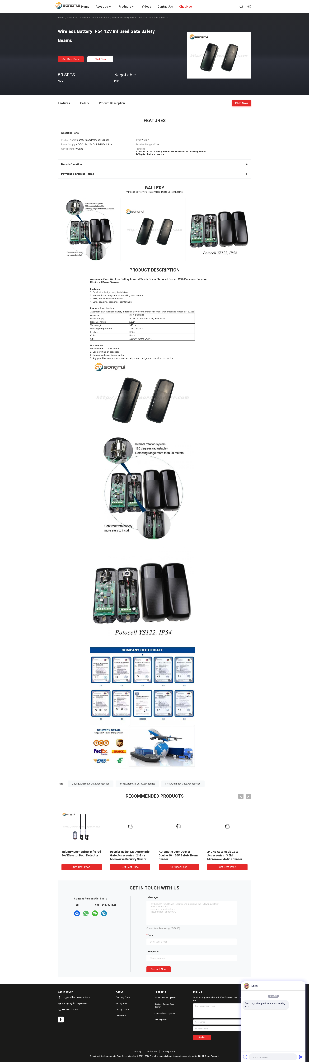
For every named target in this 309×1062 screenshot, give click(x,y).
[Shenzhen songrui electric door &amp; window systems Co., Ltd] (68, 5)
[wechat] (95, 913)
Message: (153, 897)
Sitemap (137, 1051)
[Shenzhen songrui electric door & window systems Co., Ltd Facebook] (61, 1019)
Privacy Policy (169, 1051)
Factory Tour (121, 1003)
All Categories (160, 1019)
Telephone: (154, 951)
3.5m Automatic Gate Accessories (137, 783)
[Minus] (301, 986)
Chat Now (100, 59)
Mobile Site (152, 1051)
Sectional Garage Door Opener (164, 1005)
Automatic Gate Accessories (94, 17)
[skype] (104, 913)
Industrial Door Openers (164, 1013)
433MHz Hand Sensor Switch (178, 851)
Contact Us (121, 1016)
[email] (77, 913)
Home (61, 17)
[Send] (301, 1056)
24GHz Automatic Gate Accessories (90, 783)
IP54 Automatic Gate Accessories (183, 783)
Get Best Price (70, 59)
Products (72, 17)
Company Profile (123, 997)
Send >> (202, 1037)
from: (151, 935)
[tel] (113, 913)
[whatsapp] (86, 913)
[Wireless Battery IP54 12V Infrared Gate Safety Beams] (219, 55)
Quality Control (122, 1009)
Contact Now (158, 969)
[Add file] (245, 1056)
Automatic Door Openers (165, 998)
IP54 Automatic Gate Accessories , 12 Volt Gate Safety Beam (225, 855)
